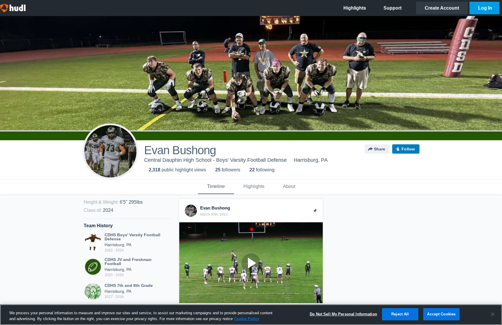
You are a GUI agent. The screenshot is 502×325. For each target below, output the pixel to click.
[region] (251, 314)
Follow (408, 149)
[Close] (492, 314)
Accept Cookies (441, 314)
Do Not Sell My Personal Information (343, 314)
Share (379, 149)
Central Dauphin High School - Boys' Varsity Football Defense (215, 160)
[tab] (216, 187)
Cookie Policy (246, 319)
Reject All (400, 314)
